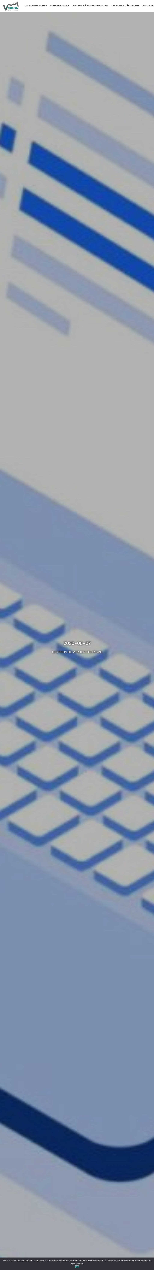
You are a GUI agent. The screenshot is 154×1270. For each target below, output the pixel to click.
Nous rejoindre (59, 5)
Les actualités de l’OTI (125, 5)
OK (77, 1267)
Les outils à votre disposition (90, 5)
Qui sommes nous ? (36, 5)
